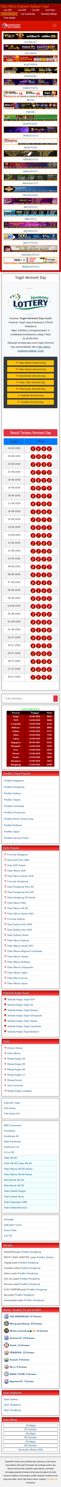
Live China (50, 10)
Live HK (35, 10)
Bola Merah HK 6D (14, 1185)
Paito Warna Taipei (17, 972)
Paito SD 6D (10, 1157)
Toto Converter (15, 1085)
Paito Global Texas (14, 1196)
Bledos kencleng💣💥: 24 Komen (29, 1331)
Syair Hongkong (12, 1410)
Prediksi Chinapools (14, 812)
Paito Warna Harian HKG (20, 913)
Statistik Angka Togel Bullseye (23, 1031)
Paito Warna (13, 1053)
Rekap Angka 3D (16, 1064)
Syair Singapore (12, 1404)
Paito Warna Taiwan (17, 956)
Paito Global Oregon (15, 1191)
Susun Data (10, 1230)
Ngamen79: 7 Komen (22, 1381)
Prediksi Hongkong (31, 1252)
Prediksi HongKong (14, 787)
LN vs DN (9, 1152)
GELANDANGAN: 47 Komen (26, 1316)
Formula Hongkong (17, 881)
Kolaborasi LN (11, 1147)
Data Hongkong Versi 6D (20, 892)
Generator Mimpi (49, 14)
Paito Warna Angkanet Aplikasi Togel (25, 6)
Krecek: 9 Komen (19, 1359)
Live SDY (8, 10)
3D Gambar (30, 1437)
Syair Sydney (11, 1399)
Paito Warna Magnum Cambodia (24, 951)
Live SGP (22, 10)
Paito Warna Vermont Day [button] (32, 362)
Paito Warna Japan (17, 983)
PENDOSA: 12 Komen (22, 1352)
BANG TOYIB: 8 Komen (23, 1374)
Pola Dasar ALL (12, 1113)
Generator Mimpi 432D (30, 1449)
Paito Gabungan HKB (15, 1202)
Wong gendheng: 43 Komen (26, 1323)
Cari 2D (8, 1235)
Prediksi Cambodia (14, 806)
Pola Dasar (10, 1108)
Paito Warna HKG (16, 902)
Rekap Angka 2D (16, 1058)
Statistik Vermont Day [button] (32, 395)
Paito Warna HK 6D (17, 908)
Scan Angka (9, 17)
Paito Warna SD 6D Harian (18, 1168)
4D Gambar (30, 1445)
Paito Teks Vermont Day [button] (32, 382)
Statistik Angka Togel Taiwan (22, 1021)
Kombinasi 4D (11, 1136)
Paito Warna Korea (17, 978)
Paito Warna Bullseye (18, 962)
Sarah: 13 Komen (19, 1345)
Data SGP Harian (16, 865)
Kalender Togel (12, 1102)
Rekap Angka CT (16, 1074)
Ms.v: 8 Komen (18, 1367)
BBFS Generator (13, 1125)
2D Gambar (30, 1429)
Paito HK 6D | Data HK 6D (18, 1163)
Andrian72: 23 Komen (22, 1338)
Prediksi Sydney (12, 793)
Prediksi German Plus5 (16, 838)
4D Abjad (30, 1441)
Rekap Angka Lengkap (19, 1091)
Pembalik (9, 1219)
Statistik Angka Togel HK (20, 1004)
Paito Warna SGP (16, 870)
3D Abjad (30, 1433)
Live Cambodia (28, 14)
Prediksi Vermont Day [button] (32, 402)
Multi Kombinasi (12, 1141)
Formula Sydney (16, 919)
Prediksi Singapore (14, 780)
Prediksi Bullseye (13, 825)
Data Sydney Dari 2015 (19, 929)
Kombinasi (9, 1130)
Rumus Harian (15, 1048)
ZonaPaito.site (52, 1479)
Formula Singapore (17, 854)
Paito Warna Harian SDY (20, 945)
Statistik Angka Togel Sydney (22, 1010)
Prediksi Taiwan (12, 799)
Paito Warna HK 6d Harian (18, 1174)
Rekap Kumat (14, 1080)
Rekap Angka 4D (16, 1069)
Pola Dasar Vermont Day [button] (31, 389)
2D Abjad (30, 1425)
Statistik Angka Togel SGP (21, 999)
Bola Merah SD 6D (14, 1180)
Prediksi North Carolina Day (19, 818)
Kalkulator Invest (13, 1225)
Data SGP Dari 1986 (18, 860)
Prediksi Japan (12, 831)
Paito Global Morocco (15, 1207)
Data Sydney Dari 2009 (19, 924)
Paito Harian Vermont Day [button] (32, 369)
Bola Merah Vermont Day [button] (32, 376)
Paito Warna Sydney (18, 940)
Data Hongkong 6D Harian (21, 897)
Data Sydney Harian (18, 935)
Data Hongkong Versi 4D (20, 886)
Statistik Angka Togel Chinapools (24, 1015)
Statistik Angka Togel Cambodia (24, 1026)
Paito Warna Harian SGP (20, 876)
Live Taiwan (9, 14)
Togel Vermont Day (30, 277)
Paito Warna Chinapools (20, 967)
